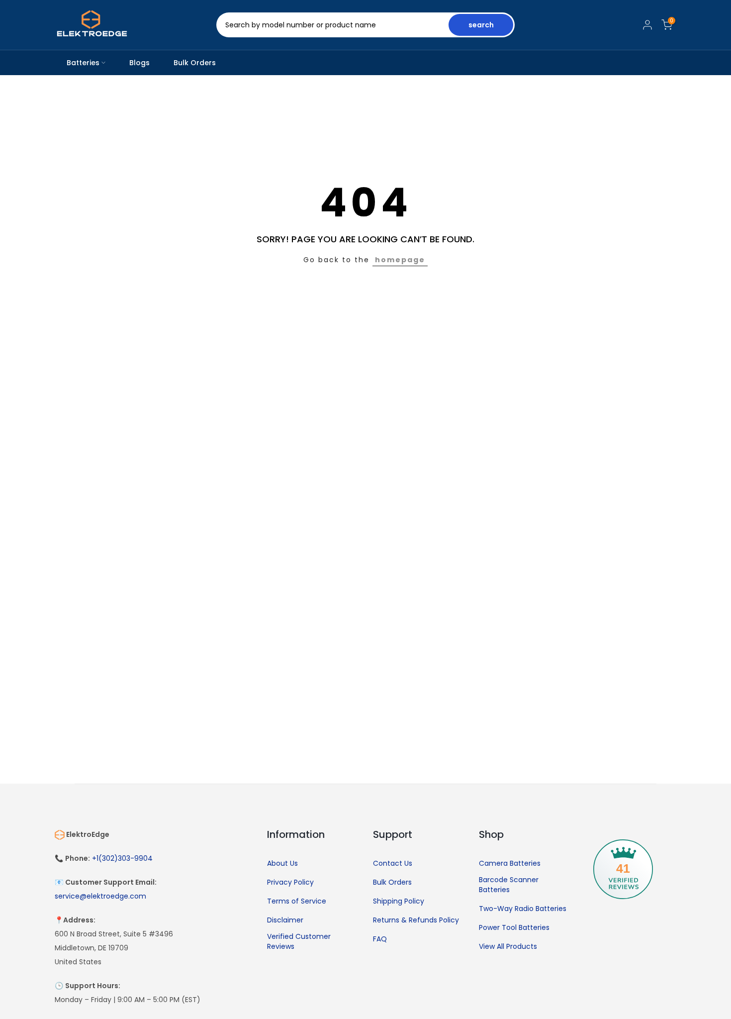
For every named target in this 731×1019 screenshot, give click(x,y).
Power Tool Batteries (514, 927)
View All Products (508, 946)
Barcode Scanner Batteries (509, 885)
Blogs (139, 63)
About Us (282, 863)
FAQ (380, 939)
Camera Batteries (510, 863)
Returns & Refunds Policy (416, 920)
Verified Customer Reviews (299, 941)
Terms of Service (296, 901)
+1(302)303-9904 (122, 858)
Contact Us (392, 863)
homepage (400, 260)
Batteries (83, 63)
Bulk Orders (195, 63)
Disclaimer (285, 920)
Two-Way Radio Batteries (522, 909)
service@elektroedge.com (100, 896)
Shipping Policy (398, 901)
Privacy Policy (290, 882)
